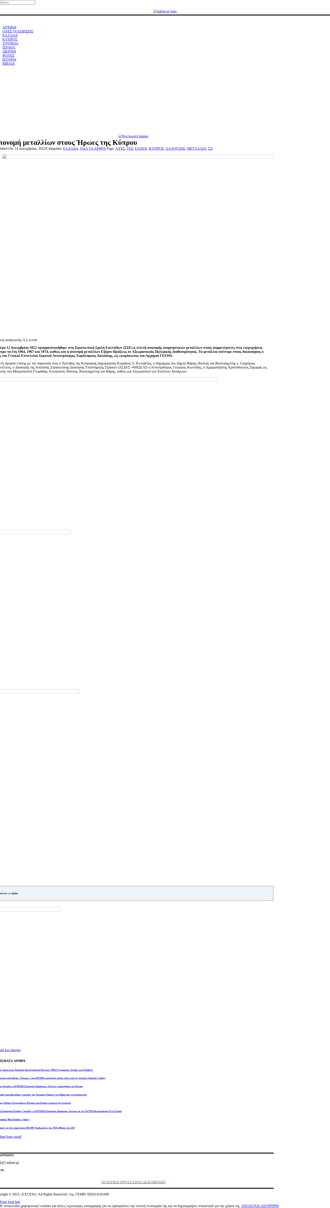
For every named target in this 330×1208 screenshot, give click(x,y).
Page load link (10, 1202)
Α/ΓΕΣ (120, 148)
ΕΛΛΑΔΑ (70, 148)
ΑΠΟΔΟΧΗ (250, 1206)
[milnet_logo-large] (165, 11)
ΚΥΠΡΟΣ (156, 148)
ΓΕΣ (130, 148)
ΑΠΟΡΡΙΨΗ (269, 1206)
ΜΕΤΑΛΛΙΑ (196, 148)
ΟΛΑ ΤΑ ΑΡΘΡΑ (93, 148)
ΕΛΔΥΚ (141, 148)
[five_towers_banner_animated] (133, 136)
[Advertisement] (165, 100)
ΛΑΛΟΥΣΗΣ (175, 148)
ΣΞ (210, 148)
